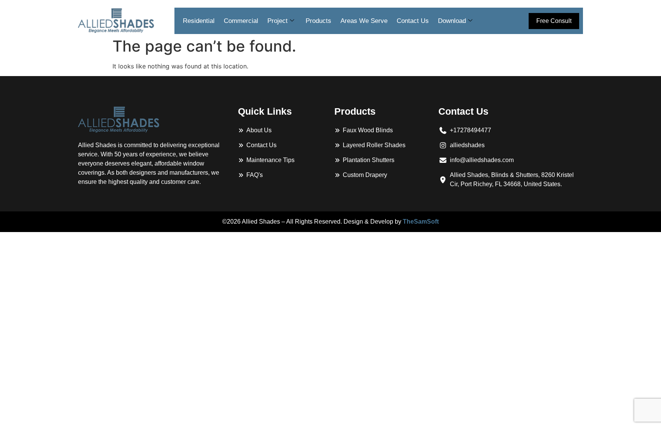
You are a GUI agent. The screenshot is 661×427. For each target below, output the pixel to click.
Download (452, 20)
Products (318, 20)
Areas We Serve (363, 20)
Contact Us (413, 20)
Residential (199, 20)
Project (277, 20)
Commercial (241, 20)
